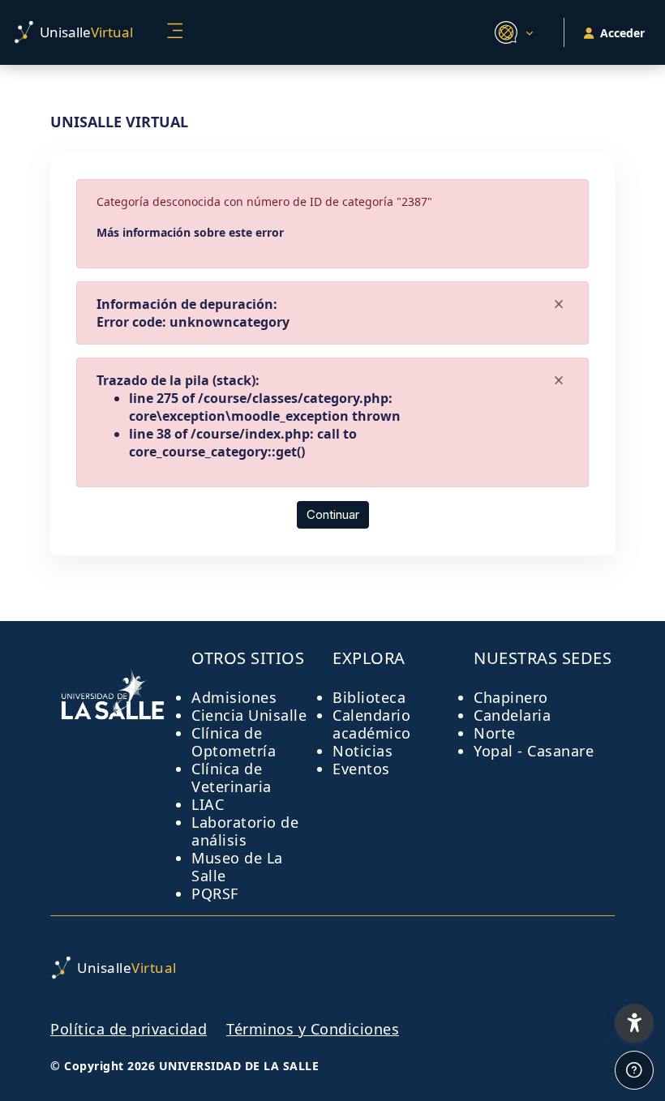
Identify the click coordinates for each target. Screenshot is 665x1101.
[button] (511, 32)
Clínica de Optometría (233, 741)
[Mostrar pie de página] (634, 1070)
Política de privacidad (128, 1029)
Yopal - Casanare (534, 750)
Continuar (333, 514)
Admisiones (234, 697)
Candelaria (512, 715)
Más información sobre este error (190, 232)
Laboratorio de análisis (244, 831)
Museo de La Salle (237, 866)
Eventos (361, 768)
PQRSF (214, 893)
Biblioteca (368, 697)
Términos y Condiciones (312, 1029)
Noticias (362, 750)
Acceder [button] (622, 33)
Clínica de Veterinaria (231, 777)
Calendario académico (371, 724)
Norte (495, 733)
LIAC (207, 804)
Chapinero (511, 697)
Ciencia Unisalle (249, 715)
